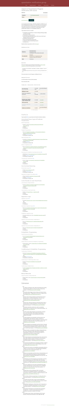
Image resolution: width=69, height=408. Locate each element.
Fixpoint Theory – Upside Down (32, 192)
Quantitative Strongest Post (34, 176)
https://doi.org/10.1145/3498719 (39, 304)
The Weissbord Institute (50, 404)
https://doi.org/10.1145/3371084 (30, 368)
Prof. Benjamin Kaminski (35, 15)
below (37, 43)
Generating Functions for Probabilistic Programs (37, 154)
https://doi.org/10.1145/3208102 (30, 356)
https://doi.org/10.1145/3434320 (30, 322)
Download (31, 20)
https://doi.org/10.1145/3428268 (35, 289)
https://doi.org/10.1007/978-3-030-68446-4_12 (40, 362)
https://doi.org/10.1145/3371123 (30, 309)
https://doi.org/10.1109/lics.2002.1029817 (33, 381)
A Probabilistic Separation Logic (38, 215)
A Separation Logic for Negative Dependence (33, 227)
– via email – (42, 99)
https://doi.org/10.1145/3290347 (42, 327)
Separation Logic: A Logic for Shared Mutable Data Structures (36, 200)
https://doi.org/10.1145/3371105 (39, 340)
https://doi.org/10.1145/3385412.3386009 (31, 334)
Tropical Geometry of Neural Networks (37, 277)
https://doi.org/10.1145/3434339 (30, 350)
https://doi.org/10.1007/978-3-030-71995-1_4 (34, 294)
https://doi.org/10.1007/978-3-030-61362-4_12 (32, 373)
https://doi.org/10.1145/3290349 (39, 386)
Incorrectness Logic (29, 169)
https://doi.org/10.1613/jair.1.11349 (31, 345)
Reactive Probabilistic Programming (34, 261)
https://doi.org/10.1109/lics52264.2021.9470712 (32, 300)
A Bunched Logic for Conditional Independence (34, 221)
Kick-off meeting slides (25, 20)
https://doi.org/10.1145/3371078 (39, 377)
